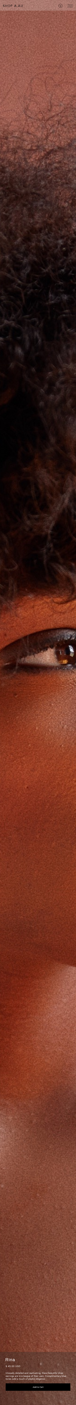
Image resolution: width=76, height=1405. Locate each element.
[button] (60, 5)
